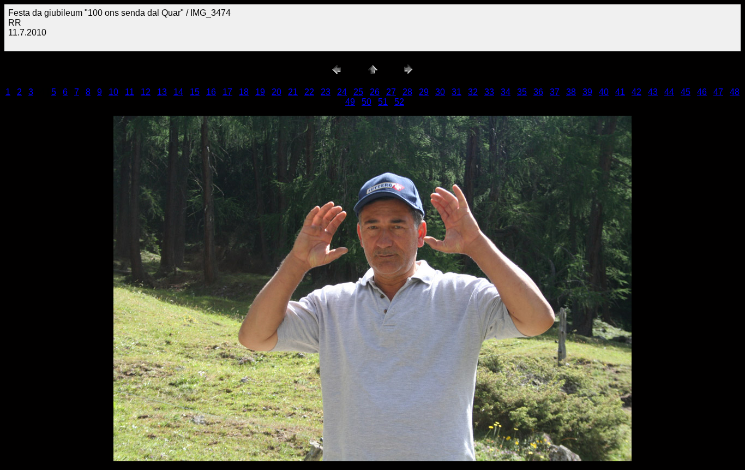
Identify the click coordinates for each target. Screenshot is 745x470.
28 (407, 92)
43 (653, 92)
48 (735, 92)
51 (383, 101)
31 (456, 92)
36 (538, 92)
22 (309, 92)
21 (293, 92)
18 (244, 92)
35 (522, 92)
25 (358, 92)
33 (489, 92)
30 (440, 92)
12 (146, 92)
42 (636, 92)
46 (702, 92)
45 (685, 92)
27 (391, 92)
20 (276, 92)
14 (178, 92)
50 (366, 101)
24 (342, 92)
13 (162, 92)
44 (669, 92)
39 (587, 92)
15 (195, 92)
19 (260, 92)
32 (473, 92)
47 (718, 92)
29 (424, 92)
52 (399, 101)
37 (555, 92)
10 (113, 92)
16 (211, 92)
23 (326, 92)
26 (375, 92)
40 (604, 92)
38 (571, 92)
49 (350, 101)
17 (227, 92)
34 (505, 92)
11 (129, 92)
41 (620, 92)
